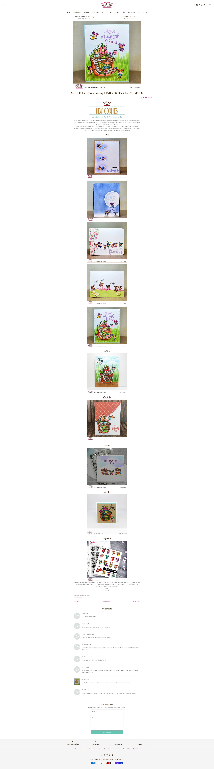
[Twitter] (194, 5)
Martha (107, 492)
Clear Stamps (77, 12)
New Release (79, 597)
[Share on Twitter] (143, 97)
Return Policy (126, 748)
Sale (111, 12)
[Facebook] (197, 5)
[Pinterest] (204, 5)
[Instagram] (201, 5)
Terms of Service (95, 748)
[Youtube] (199, 5)
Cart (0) (209, 4)
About (84, 748)
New (68, 12)
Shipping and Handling (114, 748)
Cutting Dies (95, 12)
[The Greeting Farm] (107, 2)
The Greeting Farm (98, 759)
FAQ (104, 748)
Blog (124, 12)
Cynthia (107, 397)
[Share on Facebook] (141, 97)
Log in (145, 12)
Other (104, 12)
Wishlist (117, 12)
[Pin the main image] (146, 97)
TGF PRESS (131, 12)
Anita (107, 350)
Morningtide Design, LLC (117, 759)
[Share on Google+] (149, 97)
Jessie (107, 445)
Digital (86, 12)
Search (77, 748)
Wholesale (136, 748)
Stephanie (107, 538)
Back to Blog (107, 601)
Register (140, 12)
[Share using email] (151, 97)
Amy (107, 134)
